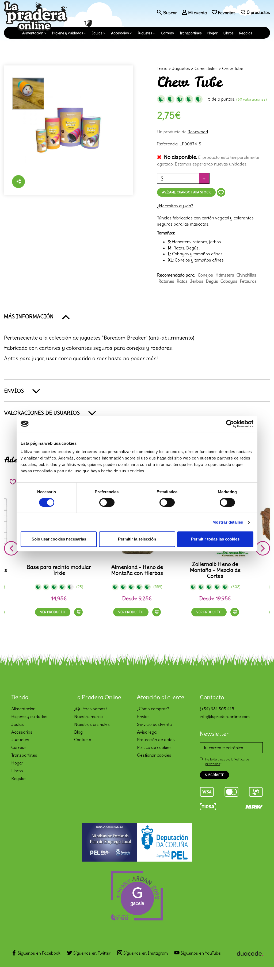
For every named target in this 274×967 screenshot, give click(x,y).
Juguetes (145, 33)
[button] (137, 316)
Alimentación (32, 33)
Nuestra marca (88, 716)
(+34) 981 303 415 (217, 708)
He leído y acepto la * (227, 761)
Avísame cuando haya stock (186, 192)
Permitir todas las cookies (215, 539)
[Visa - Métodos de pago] (207, 790)
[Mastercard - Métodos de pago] (231, 790)
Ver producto (52, 612)
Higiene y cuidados (67, 33)
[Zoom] (68, 130)
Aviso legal (147, 732)
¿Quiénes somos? (91, 708)
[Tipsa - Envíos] (208, 805)
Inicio (162, 68)
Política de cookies (154, 747)
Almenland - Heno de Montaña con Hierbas (137, 570)
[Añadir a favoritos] (221, 192)
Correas (167, 33)
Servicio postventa (154, 724)
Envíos (143, 716)
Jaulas (97, 33)
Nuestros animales (92, 724)
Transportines (190, 33)
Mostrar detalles (227, 522)
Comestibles (206, 68)
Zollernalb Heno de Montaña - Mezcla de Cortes (215, 570)
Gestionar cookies (154, 755)
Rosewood (198, 131)
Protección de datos (156, 739)
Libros (228, 33)
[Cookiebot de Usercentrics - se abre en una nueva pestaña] (230, 424)
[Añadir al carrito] (78, 612)
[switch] (107, 502)
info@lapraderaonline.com (225, 716)
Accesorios (120, 33)
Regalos (245, 33)
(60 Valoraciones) (251, 99)
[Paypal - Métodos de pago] (256, 790)
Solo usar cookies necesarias (59, 539)
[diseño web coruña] (250, 951)
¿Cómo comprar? (153, 708)
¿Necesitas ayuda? (175, 205)
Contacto (82, 739)
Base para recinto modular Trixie (59, 570)
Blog (78, 732)
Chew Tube (232, 68)
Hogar (212, 33)
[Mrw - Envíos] (254, 805)
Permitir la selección (137, 539)
